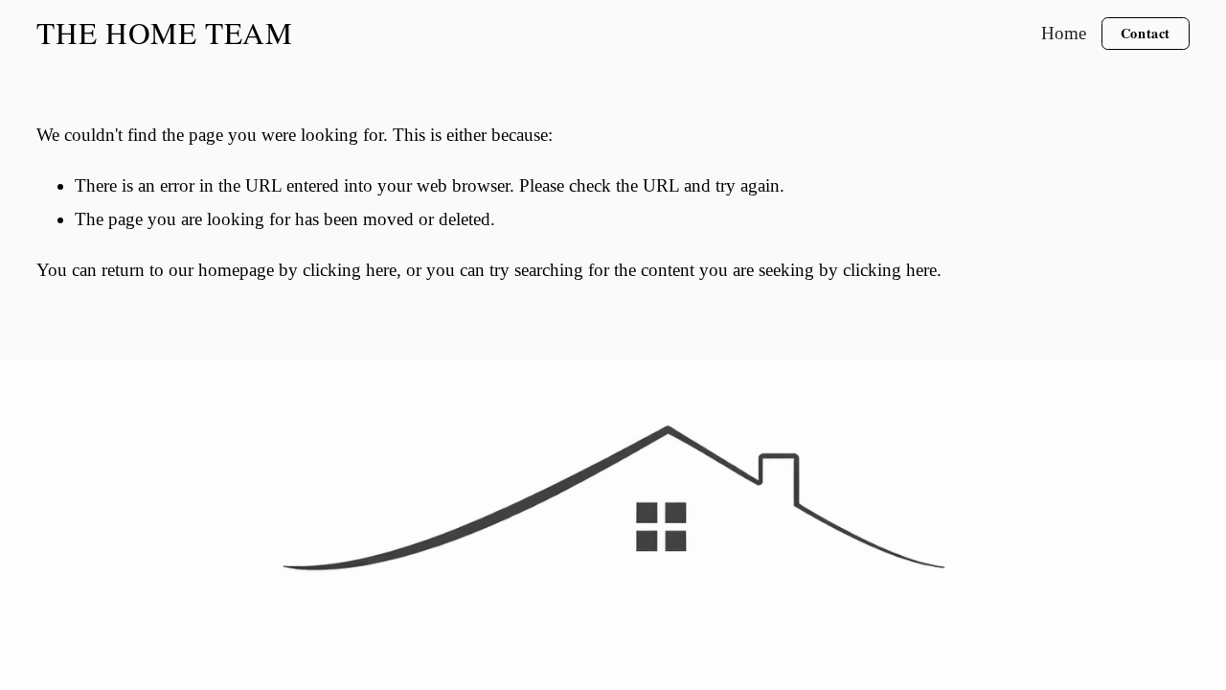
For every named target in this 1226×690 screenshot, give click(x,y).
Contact (1145, 33)
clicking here (350, 270)
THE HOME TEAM (164, 32)
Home (1063, 33)
